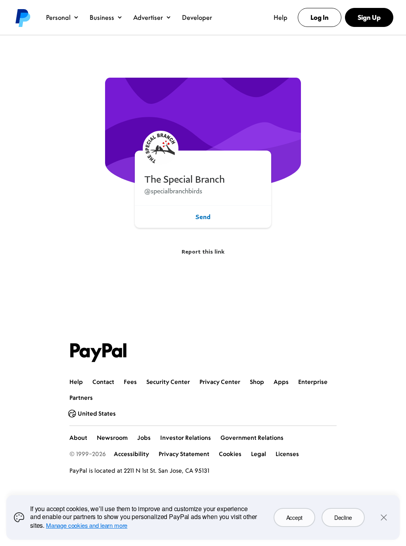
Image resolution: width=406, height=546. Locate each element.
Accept (294, 517)
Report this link (203, 251)
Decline (343, 517)
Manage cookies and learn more (86, 525)
